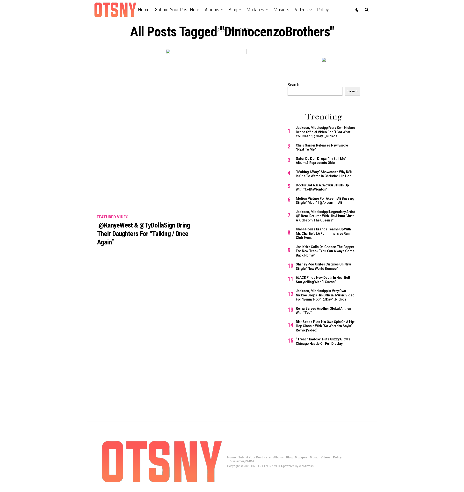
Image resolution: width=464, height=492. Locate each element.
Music (279, 10)
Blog (233, 10)
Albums (212, 10)
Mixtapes (255, 10)
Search (293, 84)
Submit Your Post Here (177, 10)
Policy (323, 10)
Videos (301, 10)
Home (143, 10)
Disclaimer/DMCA (233, 30)
